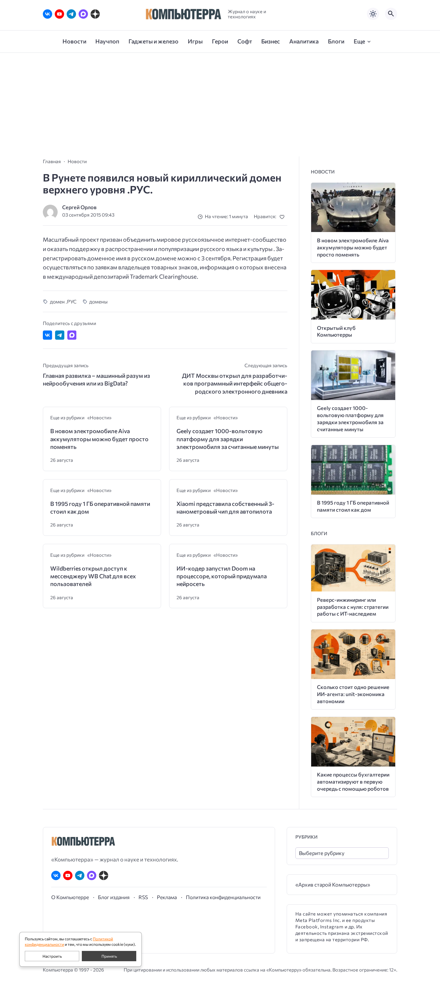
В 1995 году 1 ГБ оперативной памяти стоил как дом (100, 507)
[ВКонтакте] (47, 14)
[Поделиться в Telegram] (59, 335)
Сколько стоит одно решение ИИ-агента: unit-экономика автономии (353, 694)
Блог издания (113, 897)
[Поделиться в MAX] (72, 335)
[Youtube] (59, 14)
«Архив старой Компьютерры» (332, 884)
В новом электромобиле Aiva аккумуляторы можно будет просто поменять (99, 438)
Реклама (167, 897)
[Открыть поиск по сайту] (391, 14)
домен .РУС (63, 301)
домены (98, 301)
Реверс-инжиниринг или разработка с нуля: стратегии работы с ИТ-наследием (352, 607)
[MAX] (83, 14)
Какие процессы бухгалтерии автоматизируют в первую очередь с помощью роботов (353, 781)
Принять (109, 956)
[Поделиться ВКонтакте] (47, 335)
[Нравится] (283, 216)
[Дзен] (95, 14)
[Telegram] (71, 14)
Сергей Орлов (79, 207)
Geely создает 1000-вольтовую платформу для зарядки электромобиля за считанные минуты (228, 438)
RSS (143, 897)
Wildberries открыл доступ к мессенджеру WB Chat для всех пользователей (93, 576)
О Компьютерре (70, 897)
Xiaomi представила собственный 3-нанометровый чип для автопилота (225, 507)
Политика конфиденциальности (223, 897)
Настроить (52, 956)
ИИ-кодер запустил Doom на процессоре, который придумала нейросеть (222, 576)
